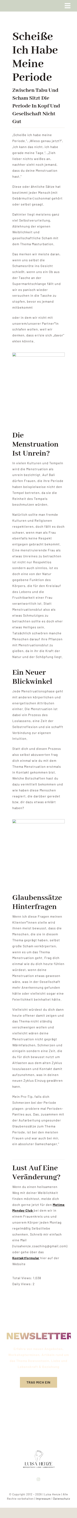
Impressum (43, 1498)
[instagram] (38, 1479)
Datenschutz (61, 1498)
